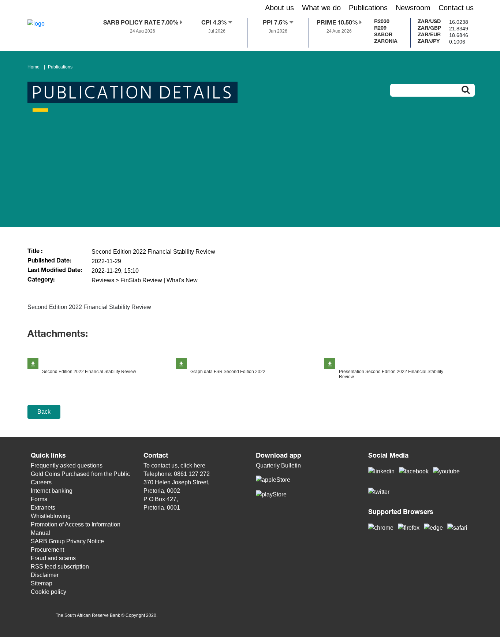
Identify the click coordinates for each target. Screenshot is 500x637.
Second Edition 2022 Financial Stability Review (89, 371)
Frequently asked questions (66, 465)
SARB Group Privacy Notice (67, 541)
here (199, 465)
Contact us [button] (456, 8)
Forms (39, 499)
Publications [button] (368, 8)
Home (33, 67)
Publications (60, 67)
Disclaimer (45, 575)
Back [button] (44, 412)
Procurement (47, 550)
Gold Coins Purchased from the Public (80, 474)
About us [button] (279, 8)
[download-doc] (32, 363)
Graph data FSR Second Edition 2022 (227, 371)
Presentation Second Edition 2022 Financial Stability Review (391, 374)
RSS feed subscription (60, 566)
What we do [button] (321, 8)
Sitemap (41, 583)
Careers (41, 482)
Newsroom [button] (413, 8)
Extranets (43, 507)
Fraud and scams (53, 558)
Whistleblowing (51, 516)
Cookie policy (48, 592)
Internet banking (51, 491)
